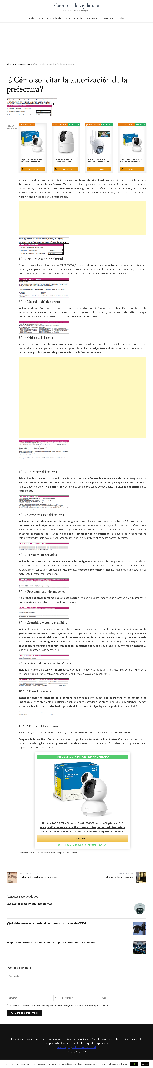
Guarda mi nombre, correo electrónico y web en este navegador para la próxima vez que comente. (59, 1005)
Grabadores (92, 18)
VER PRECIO (33, 169)
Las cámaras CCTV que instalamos (29, 904)
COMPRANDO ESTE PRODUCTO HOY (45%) (82, 845)
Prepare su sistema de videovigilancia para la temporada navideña (51, 942)
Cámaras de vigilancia (76, 5)
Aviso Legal (63, 1047)
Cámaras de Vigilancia (50, 18)
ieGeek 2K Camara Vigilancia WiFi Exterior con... (98, 160)
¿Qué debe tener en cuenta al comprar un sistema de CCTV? (46, 923)
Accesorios (109, 18)
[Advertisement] (76, 41)
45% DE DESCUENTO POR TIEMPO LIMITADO (82, 756)
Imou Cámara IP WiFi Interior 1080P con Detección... (64, 160)
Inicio (31, 18)
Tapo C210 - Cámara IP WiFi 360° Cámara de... (131, 160)
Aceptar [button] (145, 1064)
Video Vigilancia (74, 18)
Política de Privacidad (84, 1047)
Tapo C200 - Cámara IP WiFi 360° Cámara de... (31, 160)
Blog (122, 18)
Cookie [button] (134, 1064)
